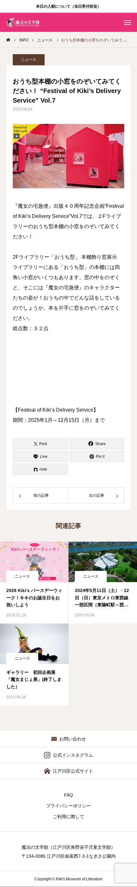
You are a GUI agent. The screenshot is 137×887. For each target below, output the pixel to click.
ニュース (28, 59)
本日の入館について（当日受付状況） (68, 6)
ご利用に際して (68, 816)
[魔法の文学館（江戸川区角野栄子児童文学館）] (22, 22)
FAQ (68, 794)
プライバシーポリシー (68, 805)
